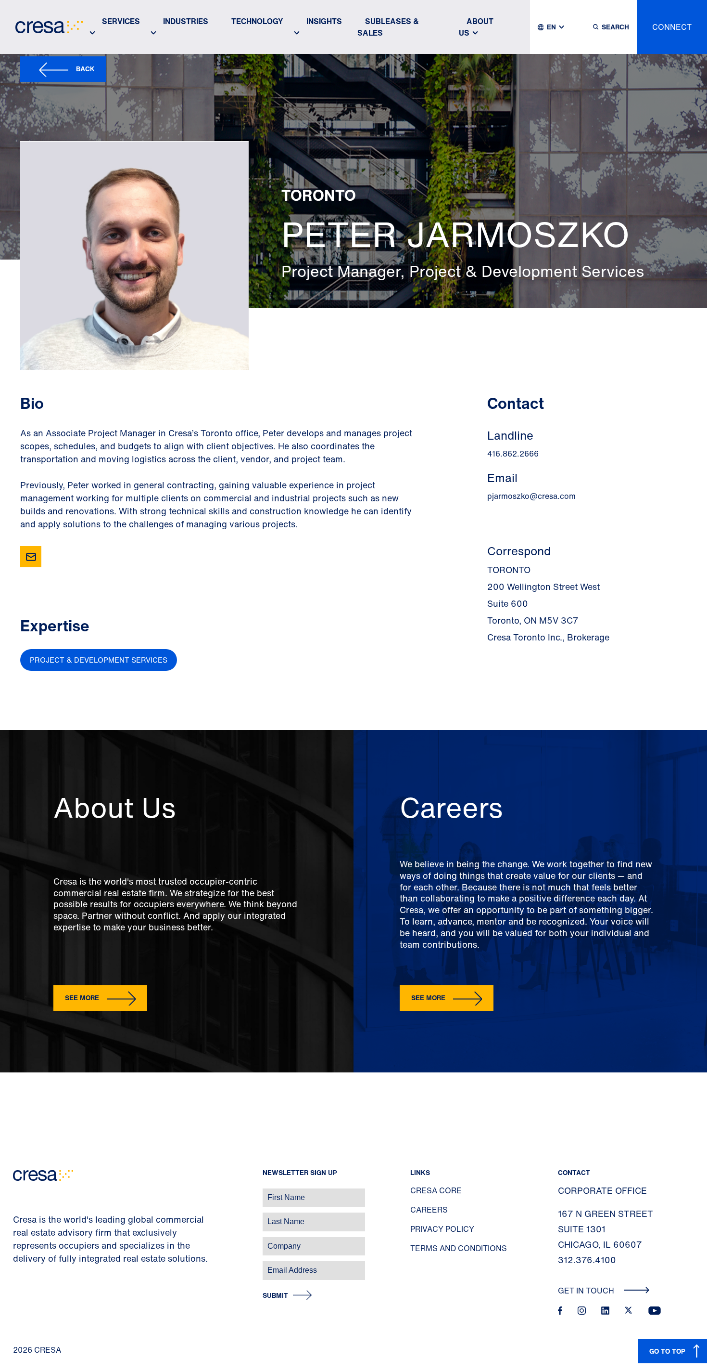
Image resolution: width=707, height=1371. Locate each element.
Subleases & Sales (388, 27)
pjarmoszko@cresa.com (531, 496)
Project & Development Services (98, 659)
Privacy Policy (442, 1229)
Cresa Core (436, 1190)
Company (17, 1241)
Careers (429, 1209)
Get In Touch (587, 1290)
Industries (185, 21)
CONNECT (672, 27)
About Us (476, 27)
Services (121, 21)
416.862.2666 (513, 453)
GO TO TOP (667, 1351)
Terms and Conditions (458, 1248)
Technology (257, 21)
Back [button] (85, 69)
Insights (324, 21)
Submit (275, 1296)
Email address (24, 1265)
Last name (19, 1217)
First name (19, 1192)
